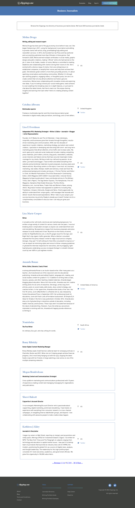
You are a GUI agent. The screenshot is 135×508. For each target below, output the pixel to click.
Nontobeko (28, 322)
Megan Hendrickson (33, 371)
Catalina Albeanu (31, 104)
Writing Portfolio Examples (50, 498)
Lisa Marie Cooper (32, 213)
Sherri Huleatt (30, 396)
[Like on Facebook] (109, 485)
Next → (80, 463)
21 (76, 463)
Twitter (82, 112)
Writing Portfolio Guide (49, 495)
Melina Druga (29, 37)
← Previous (56, 463)
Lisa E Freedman (31, 127)
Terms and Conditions (23, 497)
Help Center (71, 491)
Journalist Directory (48, 491)
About (19, 491)
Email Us (70, 495)
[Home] (26, 3)
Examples (82, 3)
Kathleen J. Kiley (31, 426)
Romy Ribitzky (29, 342)
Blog (89, 3)
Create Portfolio (109, 3)
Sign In (96, 3)
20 (74, 463)
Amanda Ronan (30, 261)
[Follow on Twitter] (115, 485)
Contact (19, 500)
